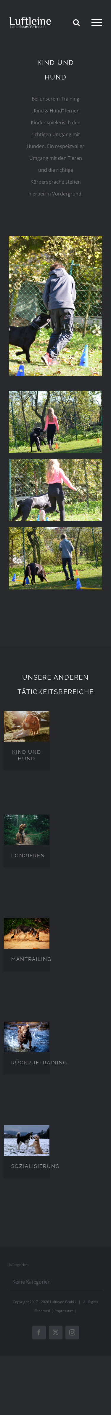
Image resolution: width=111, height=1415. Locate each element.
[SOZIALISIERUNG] (26, 1140)
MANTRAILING (31, 959)
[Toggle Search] (76, 22)
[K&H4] (55, 238)
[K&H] (55, 529)
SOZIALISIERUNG (35, 1166)
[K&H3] (55, 393)
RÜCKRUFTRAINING (39, 1063)
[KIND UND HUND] (26, 726)
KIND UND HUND (26, 755)
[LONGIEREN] (26, 830)
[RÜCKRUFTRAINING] (26, 1037)
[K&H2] (55, 461)
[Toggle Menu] (97, 22)
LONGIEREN (28, 855)
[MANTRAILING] (26, 933)
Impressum (64, 1310)
